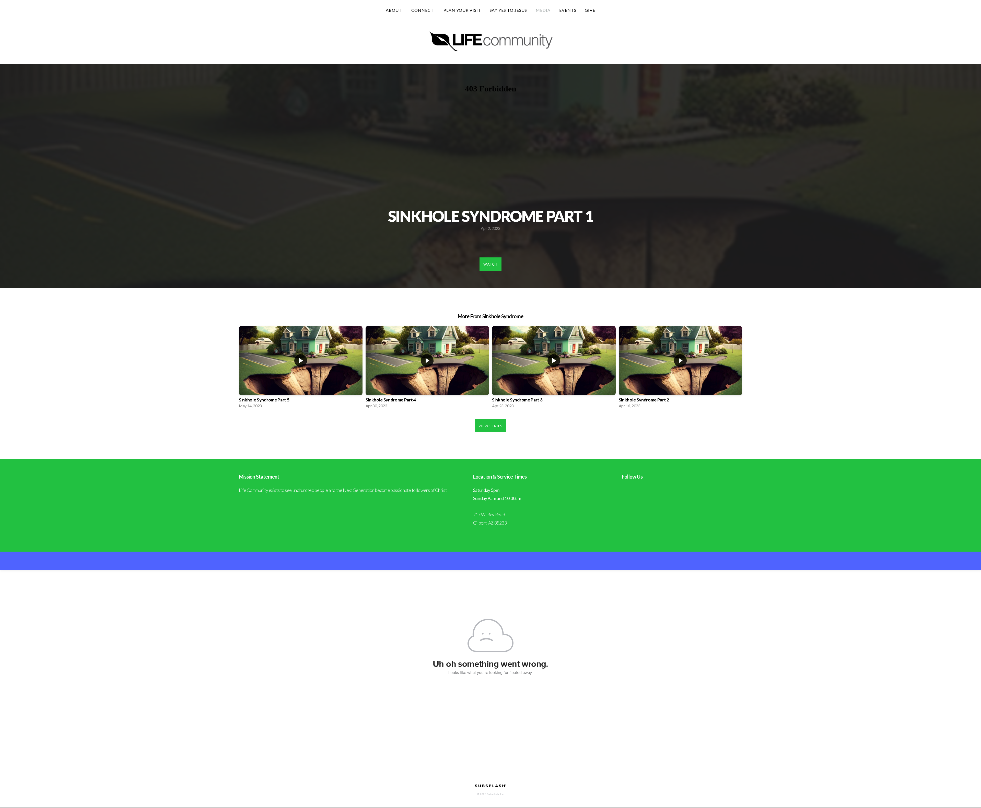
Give (590, 10)
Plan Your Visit (462, 10)
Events (567, 10)
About (394, 10)
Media (543, 10)
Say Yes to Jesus (508, 10)
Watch (490, 264)
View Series (490, 425)
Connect (423, 10)
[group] (301, 368)
